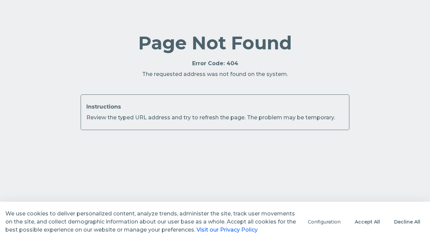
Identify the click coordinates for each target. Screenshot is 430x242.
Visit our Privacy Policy (227, 230)
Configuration (324, 222)
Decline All (407, 222)
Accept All (367, 222)
